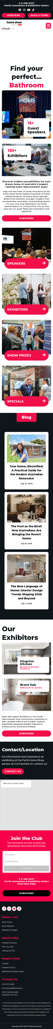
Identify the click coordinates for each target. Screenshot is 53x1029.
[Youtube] (29, 10)
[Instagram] (24, 10)
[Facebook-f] (4, 908)
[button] (48, 26)
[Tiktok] (33, 10)
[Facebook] (20, 10)
